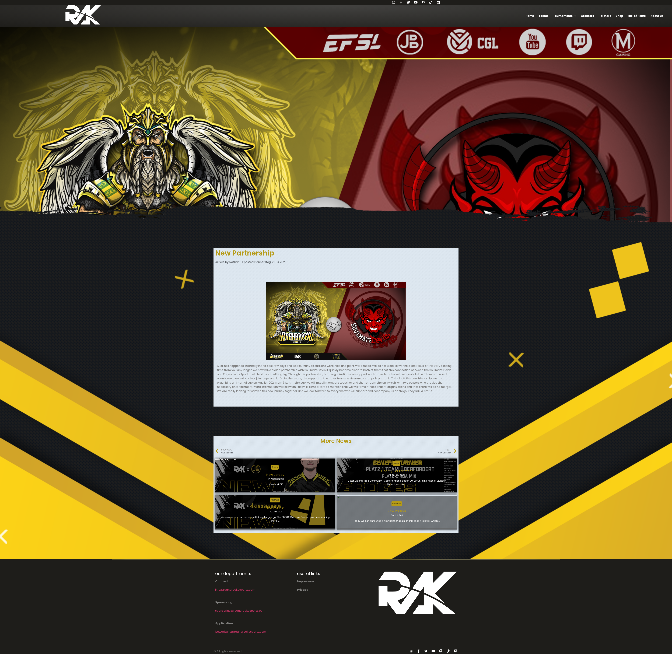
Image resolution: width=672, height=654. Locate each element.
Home (530, 16)
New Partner (275, 507)
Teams (543, 16)
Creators (587, 16)
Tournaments (563, 16)
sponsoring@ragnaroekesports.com (240, 611)
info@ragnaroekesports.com (235, 590)
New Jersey (275, 475)
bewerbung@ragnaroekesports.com (240, 632)
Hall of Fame (637, 16)
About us (656, 16)
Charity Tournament (397, 471)
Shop (619, 16)
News (275, 467)
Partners (605, 16)
